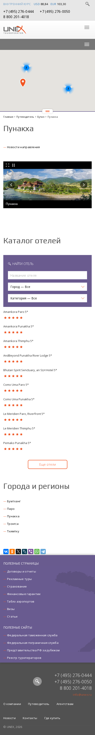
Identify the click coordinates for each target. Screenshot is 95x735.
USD (37, 4)
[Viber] (30, 551)
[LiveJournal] (24, 551)
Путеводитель (25, 116)
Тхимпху (13, 531)
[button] (23, 82)
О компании (12, 704)
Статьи (12, 616)
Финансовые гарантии (24, 594)
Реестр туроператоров (24, 658)
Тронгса (13, 524)
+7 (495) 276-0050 (55, 11)
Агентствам (65, 704)
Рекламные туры (19, 579)
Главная (8, 116)
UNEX (14, 30)
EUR (53, 4)
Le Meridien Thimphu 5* (19, 428)
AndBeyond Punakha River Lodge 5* (27, 355)
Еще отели (47, 464)
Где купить (52, 718)
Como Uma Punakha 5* (18, 399)
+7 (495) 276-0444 (18, 11)
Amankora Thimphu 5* (18, 341)
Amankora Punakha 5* (18, 326)
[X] (18, 551)
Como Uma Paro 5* (16, 385)
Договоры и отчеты (21, 571)
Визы (11, 609)
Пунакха (13, 516)
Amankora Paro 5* (15, 312)
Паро (11, 509)
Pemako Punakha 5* (17, 443)
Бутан (41, 116)
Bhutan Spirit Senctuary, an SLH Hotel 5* (30, 370)
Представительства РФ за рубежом (33, 650)
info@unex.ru (82, 695)
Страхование (17, 586)
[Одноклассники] (12, 551)
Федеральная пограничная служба (33, 643)
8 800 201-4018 (16, 16)
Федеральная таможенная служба (32, 635)
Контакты (30, 718)
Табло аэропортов (20, 601)
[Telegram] (43, 551)
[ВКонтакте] (6, 551)
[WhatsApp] (37, 551)
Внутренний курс (17, 4)
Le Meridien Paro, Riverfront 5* (24, 414)
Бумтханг (14, 501)
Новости (9, 718)
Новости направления (23, 147)
